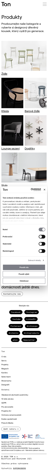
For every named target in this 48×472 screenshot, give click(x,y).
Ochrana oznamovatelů (11, 415)
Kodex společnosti (9, 419)
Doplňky (30, 148)
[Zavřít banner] (44, 189)
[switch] (42, 236)
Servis (3, 360)
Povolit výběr (24, 274)
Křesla (5, 111)
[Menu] (45, 4)
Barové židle (32, 111)
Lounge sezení (10, 148)
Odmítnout (24, 281)
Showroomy (6, 380)
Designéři (5, 384)
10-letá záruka (7, 399)
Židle (4, 73)
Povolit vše (24, 267)
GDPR (3, 403)
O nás (3, 356)
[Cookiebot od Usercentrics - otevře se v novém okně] (31, 189)
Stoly (4, 185)
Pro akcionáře (7, 407)
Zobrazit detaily (34, 260)
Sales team (6, 376)
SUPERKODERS (19, 468)
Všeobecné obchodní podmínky (14, 395)
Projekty (4, 364)
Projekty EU (6, 411)
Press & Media (7, 423)
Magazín (5, 368)
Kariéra (4, 372)
